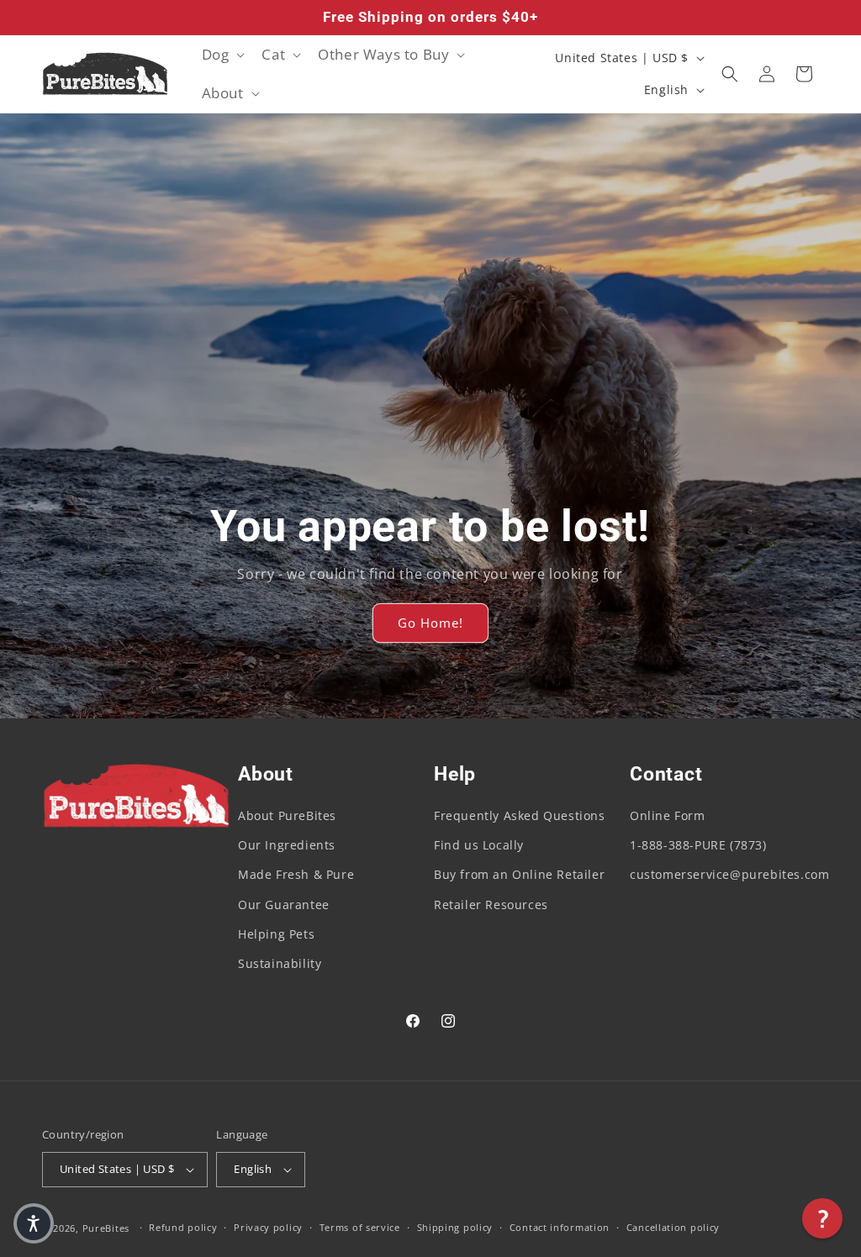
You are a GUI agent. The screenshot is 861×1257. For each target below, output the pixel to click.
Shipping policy (455, 1227)
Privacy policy (268, 1227)
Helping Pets (276, 934)
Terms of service (360, 1227)
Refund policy (183, 1227)
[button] (222, 54)
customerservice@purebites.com (729, 874)
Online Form (667, 815)
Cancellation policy (673, 1227)
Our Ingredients (286, 845)
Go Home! (430, 623)
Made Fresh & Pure (296, 874)
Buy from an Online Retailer (519, 874)
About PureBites (287, 815)
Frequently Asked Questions (519, 815)
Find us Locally (479, 845)
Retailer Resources (491, 905)
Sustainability (279, 963)
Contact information (560, 1227)
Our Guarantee (284, 905)
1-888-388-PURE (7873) (698, 845)
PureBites (105, 1228)
